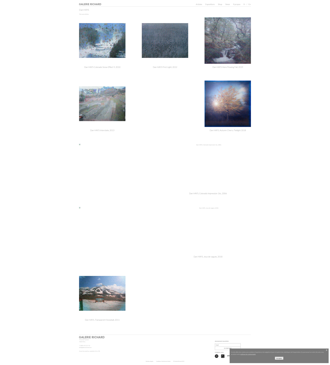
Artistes (199, 4)
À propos (236, 4)
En (250, 4)
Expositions (210, 4)
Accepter (279, 358)
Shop (220, 4)
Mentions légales (149, 361)
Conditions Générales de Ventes (163, 361)
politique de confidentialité (248, 354)
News (227, 4)
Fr (244, 4)
